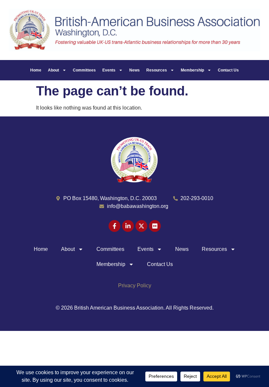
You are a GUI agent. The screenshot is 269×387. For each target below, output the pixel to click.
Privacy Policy (134, 285)
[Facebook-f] (114, 226)
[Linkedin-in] (128, 226)
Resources (156, 70)
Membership (192, 70)
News (134, 70)
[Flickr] (155, 226)
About (53, 70)
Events (108, 70)
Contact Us (228, 70)
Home (35, 70)
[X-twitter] (141, 226)
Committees (84, 70)
